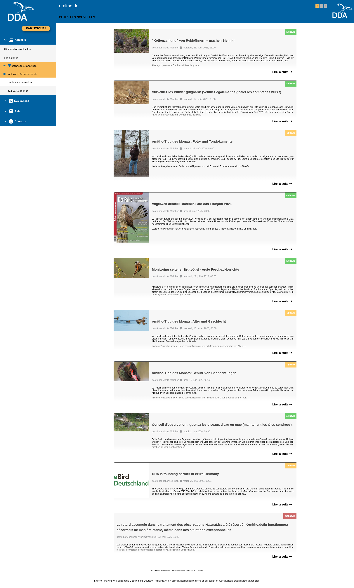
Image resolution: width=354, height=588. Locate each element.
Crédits (200, 571)
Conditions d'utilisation (160, 571)
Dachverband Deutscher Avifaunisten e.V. (150, 581)
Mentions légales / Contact (183, 571)
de (321, 6)
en (325, 6)
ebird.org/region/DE (175, 491)
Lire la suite (280, 72)
